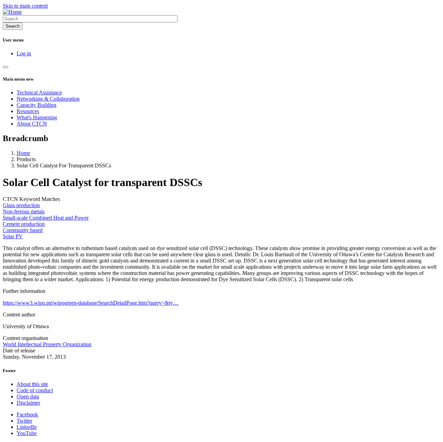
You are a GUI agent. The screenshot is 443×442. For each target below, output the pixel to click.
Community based (23, 230)
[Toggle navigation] (5, 67)
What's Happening (37, 117)
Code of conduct (35, 390)
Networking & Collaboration (48, 99)
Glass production (21, 205)
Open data (28, 396)
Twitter (24, 421)
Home (23, 153)
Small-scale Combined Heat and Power (46, 218)
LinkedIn (27, 427)
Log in (24, 53)
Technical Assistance (39, 92)
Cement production (24, 224)
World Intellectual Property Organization (47, 344)
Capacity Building (36, 105)
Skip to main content (25, 6)
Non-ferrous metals (24, 211)
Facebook (27, 414)
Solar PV (13, 236)
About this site (32, 384)
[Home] (12, 12)
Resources (28, 111)
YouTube (27, 433)
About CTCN (32, 124)
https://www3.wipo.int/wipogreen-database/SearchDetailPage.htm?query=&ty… (91, 303)
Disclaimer (28, 403)
